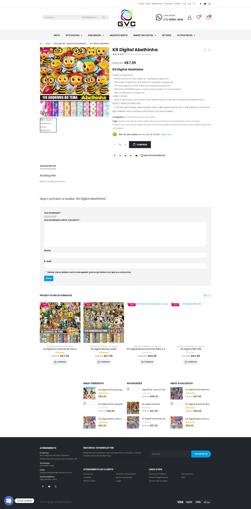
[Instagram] (209, 4)
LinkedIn (125, 155)
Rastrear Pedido (173, 3)
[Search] (103, 17)
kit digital (138, 124)
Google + (131, 155)
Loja (184, 3)
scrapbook (118, 128)
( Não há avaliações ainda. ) (139, 54)
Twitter (120, 155)
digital (146, 121)
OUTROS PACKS (184, 35)
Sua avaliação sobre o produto (62, 219)
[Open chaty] (9, 500)
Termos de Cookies (158, 480)
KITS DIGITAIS (72, 35)
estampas (154, 121)
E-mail (47, 261)
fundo (162, 121)
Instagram (55, 486)
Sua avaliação (52, 212)
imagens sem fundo (121, 124)
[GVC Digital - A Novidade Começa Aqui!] (126, 18)
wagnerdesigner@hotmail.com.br (56, 472)
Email (136, 155)
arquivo (121, 121)
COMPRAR (142, 144)
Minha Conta (89, 480)
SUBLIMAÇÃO (94, 35)
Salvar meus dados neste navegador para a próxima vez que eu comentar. (89, 272)
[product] (89, 393)
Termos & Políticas (157, 473)
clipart (139, 121)
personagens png (197, 124)
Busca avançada (124, 477)
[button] (205, 295)
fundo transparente (174, 121)
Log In (191, 3)
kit (132, 124)
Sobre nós (144, 3)
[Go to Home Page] (41, 43)
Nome (47, 250)
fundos (187, 121)
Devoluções (187, 473)
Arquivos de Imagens (145, 117)
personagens (182, 124)
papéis (166, 124)
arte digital (131, 121)
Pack (160, 124)
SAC (183, 477)
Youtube (49, 486)
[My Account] (189, 17)
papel (172, 124)
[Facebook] (200, 4)
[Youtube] (205, 4)
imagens (196, 121)
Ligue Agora (169, 16)
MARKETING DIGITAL (143, 35)
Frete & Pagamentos (158, 477)
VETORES (166, 35)
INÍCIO (57, 35)
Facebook (114, 155)
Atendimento (157, 3)
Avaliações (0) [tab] (48, 166)
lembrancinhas (150, 124)
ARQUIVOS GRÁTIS (119, 35)
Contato (87, 477)
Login (118, 480)
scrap (208, 124)
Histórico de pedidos (126, 473)
